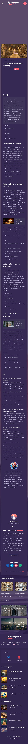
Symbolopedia (14, 521)
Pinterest (19, 660)
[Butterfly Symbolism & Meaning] (4, 695)
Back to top (13, 738)
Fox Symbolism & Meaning (15, 678)
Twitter (9, 660)
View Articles (14, 555)
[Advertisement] (14, 24)
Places (5, 60)
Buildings (11, 60)
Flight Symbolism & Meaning (16, 712)
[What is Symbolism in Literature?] (4, 687)
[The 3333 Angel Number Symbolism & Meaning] (4, 729)
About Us (9, 644)
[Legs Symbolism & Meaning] (4, 722)
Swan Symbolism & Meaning (15, 671)
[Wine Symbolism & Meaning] (4, 707)
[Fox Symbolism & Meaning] (4, 680)
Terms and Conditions (14, 642)
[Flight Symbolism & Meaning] (4, 715)
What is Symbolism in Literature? (17, 685)
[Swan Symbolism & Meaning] (4, 673)
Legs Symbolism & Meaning (15, 720)
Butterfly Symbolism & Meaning (16, 693)
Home (4, 642)
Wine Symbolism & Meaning (15, 705)
